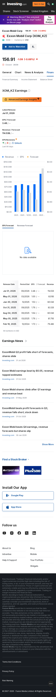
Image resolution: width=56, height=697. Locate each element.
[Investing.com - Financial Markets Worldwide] (17, 4)
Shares (6, 11)
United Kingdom (40, 11)
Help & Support (9, 560)
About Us (6, 548)
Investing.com (8, 360)
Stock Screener (21, 11)
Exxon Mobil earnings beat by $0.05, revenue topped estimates (27, 372)
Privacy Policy (8, 671)
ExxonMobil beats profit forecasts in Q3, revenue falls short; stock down (25, 410)
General (6, 72)
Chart (18, 72)
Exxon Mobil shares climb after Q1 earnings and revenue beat (26, 391)
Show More (48, 444)
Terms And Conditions (11, 662)
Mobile (33, 554)
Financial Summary (10, 79)
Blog (32, 548)
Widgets (34, 566)
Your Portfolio (36, 560)
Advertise (6, 554)
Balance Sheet (46, 79)
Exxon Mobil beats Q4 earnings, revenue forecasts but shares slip (25, 428)
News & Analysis (34, 72)
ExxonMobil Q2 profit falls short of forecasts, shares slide (27, 354)
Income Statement (29, 79)
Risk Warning (7, 680)
